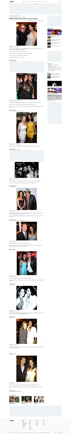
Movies (30, 423)
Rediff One (23, 422)
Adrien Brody (11, 391)
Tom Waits (14, 220)
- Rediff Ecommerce (24, 424)
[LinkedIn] (61, 432)
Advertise (15, 432)
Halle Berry (10, 317)
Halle (21, 391)
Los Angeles (20, 220)
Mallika (19, 149)
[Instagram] (58, 432)
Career (43, 423)
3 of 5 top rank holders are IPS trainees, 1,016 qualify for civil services (54, 70)
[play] (54, 83)
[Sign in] (61, 1)
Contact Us (35, 432)
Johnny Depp (11, 220)
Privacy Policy (19, 432)
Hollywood (19, 110)
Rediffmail (23, 421)
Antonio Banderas (11, 110)
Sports (30, 424)
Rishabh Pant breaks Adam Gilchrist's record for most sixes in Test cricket (54, 67)
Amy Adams (11, 354)
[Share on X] (55, 432)
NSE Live (37, 422)
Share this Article (41, 20)
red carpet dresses (19, 48)
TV (45, 1)
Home (23, 1)
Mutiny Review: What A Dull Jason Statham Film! (54, 68)
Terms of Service (24, 432)
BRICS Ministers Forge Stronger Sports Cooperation (53, 65)
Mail (26, 1)
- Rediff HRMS (23, 425)
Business (30, 422)
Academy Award (15, 391)
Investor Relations (30, 432)
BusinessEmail (39, 1)
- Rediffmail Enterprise (24, 423)
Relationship (44, 424)
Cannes (22, 110)
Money (33, 1)
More (48, 1)
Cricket (30, 425)
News (29, 1)
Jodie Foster (11, 149)
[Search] (59, 1)
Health (43, 421)
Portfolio (37, 425)
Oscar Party (18, 391)
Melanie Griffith (16, 110)
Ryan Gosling (11, 284)
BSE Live (37, 421)
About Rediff (10, 432)
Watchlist (37, 424)
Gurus (43, 1)
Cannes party (28, 102)
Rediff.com (41, 432)
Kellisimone (17, 220)
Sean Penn (10, 186)
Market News (37, 423)
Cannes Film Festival (15, 149)
